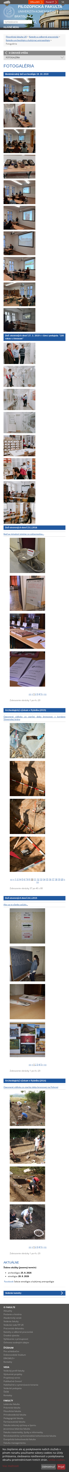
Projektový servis (12, 1377)
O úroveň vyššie (18, 52)
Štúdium (8, 1347)
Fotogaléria (13, 57)
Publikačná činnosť (13, 1381)
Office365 (35, 2)
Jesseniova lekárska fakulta (17, 1428)
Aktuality (8, 1310)
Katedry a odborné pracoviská (43, 36)
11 (35, 879)
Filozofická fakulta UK (16, 36)
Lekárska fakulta (12, 1404)
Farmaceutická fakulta (14, 1421)
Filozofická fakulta (12, 1411)
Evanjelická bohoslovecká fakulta (20, 1439)
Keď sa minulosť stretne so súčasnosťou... (24, 534)
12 (38, 879)
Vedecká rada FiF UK (14, 1324)
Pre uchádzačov (11, 1351)
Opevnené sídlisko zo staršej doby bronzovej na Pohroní (31, 1087)
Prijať (61, 1466)
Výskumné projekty (13, 1374)
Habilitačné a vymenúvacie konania (21, 1384)
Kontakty (8, 1361)
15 (47, 879)
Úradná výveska (11, 1335)
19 (59, 879)
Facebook (8, 1281)
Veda (6, 1367)
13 (41, 879)
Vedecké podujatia (13, 1388)
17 (53, 879)
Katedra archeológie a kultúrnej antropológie (28, 40)
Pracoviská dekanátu (14, 1328)
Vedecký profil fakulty (14, 1370)
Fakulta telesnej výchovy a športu (20, 1425)
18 (56, 879)
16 (50, 879)
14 (44, 879)
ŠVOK (6, 1391)
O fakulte (9, 1307)
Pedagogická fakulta (13, 1418)
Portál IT (50, 2)
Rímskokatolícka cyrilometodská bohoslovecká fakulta (30, 1435)
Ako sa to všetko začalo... (16, 904)
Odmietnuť (48, 1466)
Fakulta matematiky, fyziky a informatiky (23, 1432)
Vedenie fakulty (11, 1321)
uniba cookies (56, 1459)
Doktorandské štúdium (15, 1354)
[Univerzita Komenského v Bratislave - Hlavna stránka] (9, 11)
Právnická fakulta (12, 1407)
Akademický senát (12, 1317)
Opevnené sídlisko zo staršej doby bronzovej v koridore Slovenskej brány (34, 718)
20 (62, 879)
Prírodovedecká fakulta (15, 1414)
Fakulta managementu (15, 1442)
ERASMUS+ (9, 1358)
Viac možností (10, 1466)
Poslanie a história (13, 1314)
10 (32, 879)
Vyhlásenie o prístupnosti (16, 1338)
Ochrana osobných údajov (16, 1342)
